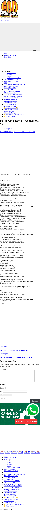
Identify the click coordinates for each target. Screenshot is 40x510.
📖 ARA (20, 453)
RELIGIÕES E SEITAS (11, 81)
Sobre (9, 76)
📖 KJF (27, 451)
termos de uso (11, 73)
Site (1, 391)
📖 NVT (9, 451)
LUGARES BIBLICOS (11, 79)
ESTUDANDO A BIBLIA (12, 91)
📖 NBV (21, 451)
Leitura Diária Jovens (10, 103)
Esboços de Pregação (10, 113)
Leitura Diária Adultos (10, 101)
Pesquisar (3, 398)
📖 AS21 (7, 453)
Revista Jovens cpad (10, 106)
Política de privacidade (14, 78)
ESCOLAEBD (18, 132)
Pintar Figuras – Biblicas (11, 109)
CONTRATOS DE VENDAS (13, 96)
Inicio (5, 53)
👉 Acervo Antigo (9, 116)
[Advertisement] (20, 152)
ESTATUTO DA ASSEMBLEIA (14, 94)
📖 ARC (14, 453)
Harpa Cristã (7, 57)
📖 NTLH (27, 453)
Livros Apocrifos (9, 111)
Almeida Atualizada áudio (11, 99)
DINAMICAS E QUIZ (11, 86)
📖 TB (3, 451)
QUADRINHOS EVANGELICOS (14, 84)
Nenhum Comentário (29, 132)
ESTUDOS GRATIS (10, 88)
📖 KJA (33, 451)
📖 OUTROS (35, 453)
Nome (2, 384)
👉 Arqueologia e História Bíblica (14, 114)
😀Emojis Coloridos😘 (11, 108)
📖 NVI (15, 451)
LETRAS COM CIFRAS (11, 98)
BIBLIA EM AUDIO (10, 55)
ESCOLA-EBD (4, 20)
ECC (5, 83)
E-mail (2, 388)
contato (9, 74)
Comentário (4, 369)
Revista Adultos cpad (10, 104)
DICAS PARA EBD (10, 93)
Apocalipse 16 (8, 129)
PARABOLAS (8, 89)
